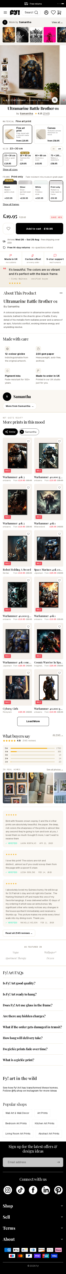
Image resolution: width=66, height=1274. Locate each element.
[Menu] (5, 12)
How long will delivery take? (23, 1038)
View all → (57, 22)
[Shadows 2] (22, 35)
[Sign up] (58, 1162)
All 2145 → (58, 735)
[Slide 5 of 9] (4, 89)
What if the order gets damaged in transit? (32, 1027)
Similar (12, 432)
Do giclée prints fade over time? (25, 1049)
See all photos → (55, 769)
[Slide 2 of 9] (4, 68)
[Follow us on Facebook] (33, 1190)
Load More (33, 721)
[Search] (36, 12)
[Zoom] (55, 100)
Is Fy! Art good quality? (19, 983)
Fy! (37, 1265)
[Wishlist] (53, 12)
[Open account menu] (46, 12)
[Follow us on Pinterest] (58, 1190)
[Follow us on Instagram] (8, 1190)
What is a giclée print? (18, 1060)
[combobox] (31, 12)
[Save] (28, 441)
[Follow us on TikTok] (20, 1190)
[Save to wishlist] (8, 228)
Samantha (26, 113)
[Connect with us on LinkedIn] (46, 1190)
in (54, 148)
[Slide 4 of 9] (4, 82)
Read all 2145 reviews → (19, 933)
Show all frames (11, 204)
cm (59, 148)
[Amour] (49, 35)
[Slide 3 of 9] (4, 75)
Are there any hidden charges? (24, 1016)
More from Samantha (20, 406)
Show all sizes (10, 169)
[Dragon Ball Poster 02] (8, 35)
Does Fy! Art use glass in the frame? (27, 1005)
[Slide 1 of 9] (4, 61)
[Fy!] (15, 12)
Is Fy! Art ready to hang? (20, 994)
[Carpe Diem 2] (36, 35)
